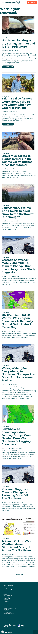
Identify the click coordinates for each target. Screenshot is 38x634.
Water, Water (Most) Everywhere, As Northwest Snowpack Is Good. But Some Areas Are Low (18, 374)
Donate (32, 2)
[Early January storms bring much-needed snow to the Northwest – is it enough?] (18, 193)
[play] (3, 632)
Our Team (7, 598)
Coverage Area (8, 597)
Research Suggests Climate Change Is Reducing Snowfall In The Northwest (16, 493)
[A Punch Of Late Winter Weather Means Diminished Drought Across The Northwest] (18, 526)
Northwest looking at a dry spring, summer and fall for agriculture (18, 43)
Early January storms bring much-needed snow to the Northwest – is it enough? (19, 212)
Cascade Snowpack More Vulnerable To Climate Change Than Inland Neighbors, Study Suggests (18, 266)
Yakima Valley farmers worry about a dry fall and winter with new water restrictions (17, 103)
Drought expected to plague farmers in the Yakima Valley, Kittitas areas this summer (17, 160)
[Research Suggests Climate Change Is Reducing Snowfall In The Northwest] (18, 474)
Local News (5, 38)
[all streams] (35, 632)
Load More (19, 574)
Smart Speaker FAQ (10, 608)
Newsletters (7, 612)
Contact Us (7, 611)
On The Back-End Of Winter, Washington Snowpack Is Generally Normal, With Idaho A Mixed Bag (17, 321)
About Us (6, 594)
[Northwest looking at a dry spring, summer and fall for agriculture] (18, 25)
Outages (6, 609)
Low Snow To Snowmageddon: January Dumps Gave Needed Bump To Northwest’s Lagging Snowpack (16, 436)
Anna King (5, 50)
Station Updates (9, 613)
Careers (6, 599)
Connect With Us (9, 595)
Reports (6, 601)
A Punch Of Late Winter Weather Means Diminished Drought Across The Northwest (18, 546)
